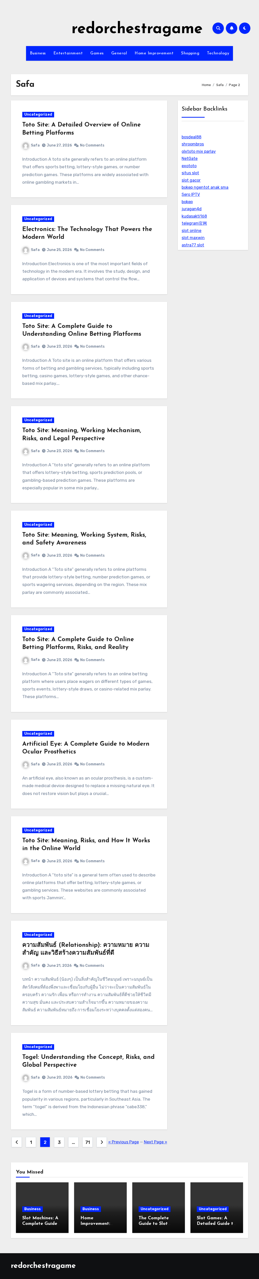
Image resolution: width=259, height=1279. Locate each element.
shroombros (193, 144)
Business (38, 53)
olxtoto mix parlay (199, 151)
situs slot (190, 173)
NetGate (190, 158)
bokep (187, 201)
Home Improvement (154, 53)
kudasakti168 (194, 216)
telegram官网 (194, 223)
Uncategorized (38, 114)
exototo (189, 165)
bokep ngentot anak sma (205, 187)
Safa (35, 145)
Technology (218, 53)
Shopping (190, 53)
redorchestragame (137, 29)
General (119, 53)
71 (87, 1142)
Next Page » (155, 1142)
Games (97, 53)
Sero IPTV (191, 194)
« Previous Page (123, 1142)
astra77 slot (193, 245)
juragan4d (192, 208)
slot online (191, 230)
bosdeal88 (191, 137)
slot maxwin (193, 237)
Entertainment (68, 53)
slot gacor (191, 180)
